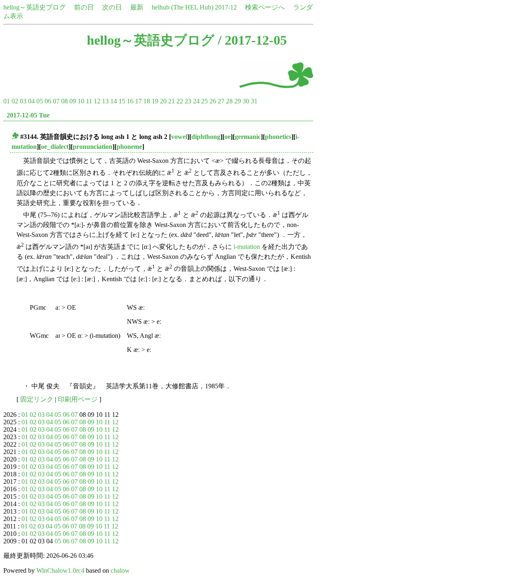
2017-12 (226, 7)
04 (31, 101)
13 (105, 101)
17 (138, 101)
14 (113, 101)
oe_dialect (55, 146)
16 (130, 101)
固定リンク (36, 399)
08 (64, 101)
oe (227, 136)
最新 (136, 7)
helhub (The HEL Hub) (182, 7)
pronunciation (92, 146)
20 (163, 101)
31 (254, 101)
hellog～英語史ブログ (34, 7)
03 (23, 101)
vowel (179, 136)
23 (188, 101)
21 (171, 101)
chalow (120, 570)
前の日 (84, 7)
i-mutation (247, 246)
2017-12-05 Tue (28, 115)
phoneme (129, 146)
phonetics (278, 136)
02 (15, 101)
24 (196, 101)
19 (155, 101)
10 (81, 101)
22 (179, 101)
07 (56, 101)
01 (6, 101)
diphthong (205, 136)
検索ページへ (265, 7)
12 (97, 101)
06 (48, 101)
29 (237, 101)
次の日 (112, 7)
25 (204, 101)
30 (246, 101)
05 (39, 101)
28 (229, 101)
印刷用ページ (78, 399)
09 (72, 101)
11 (89, 101)
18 (146, 101)
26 (213, 101)
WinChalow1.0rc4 (60, 570)
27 (221, 101)
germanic (248, 136)
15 (122, 101)
